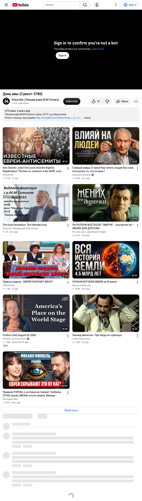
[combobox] (62, 5)
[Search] (85, 4)
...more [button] (86, 117)
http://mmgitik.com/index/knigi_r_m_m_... (59, 117)
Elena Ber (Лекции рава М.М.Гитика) (35, 99)
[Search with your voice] (96, 4)
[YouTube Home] (20, 5)
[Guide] (6, 5)
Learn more (97, 49)
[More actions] (135, 101)
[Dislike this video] (107, 101)
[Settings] (116, 5)
